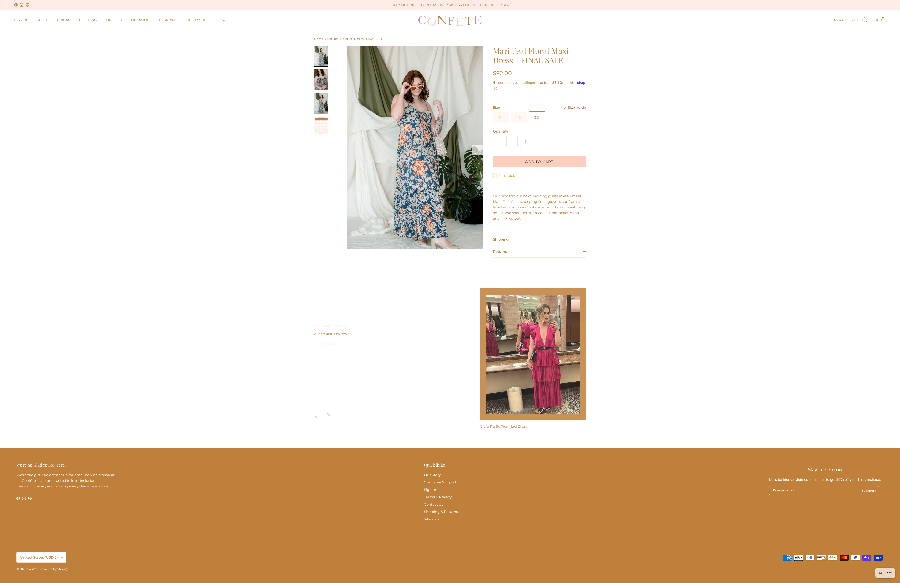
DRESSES (114, 20)
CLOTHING (88, 20)
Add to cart (539, 162)
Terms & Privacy (438, 497)
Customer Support (440, 482)
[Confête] (450, 20)
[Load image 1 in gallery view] (415, 147)
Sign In (430, 489)
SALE (225, 20)
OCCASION (140, 20)
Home (318, 39)
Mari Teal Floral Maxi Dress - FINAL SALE (355, 39)
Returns (500, 251)
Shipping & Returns (441, 511)
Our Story (432, 475)
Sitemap (431, 519)
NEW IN (20, 20)
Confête (32, 569)
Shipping (501, 239)
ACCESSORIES (200, 20)
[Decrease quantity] (498, 141)
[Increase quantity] (525, 141)
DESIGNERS (169, 20)
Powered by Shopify (54, 569)
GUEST (42, 20)
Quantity (500, 131)
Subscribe (869, 491)
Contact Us (433, 504)
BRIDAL (63, 20)
